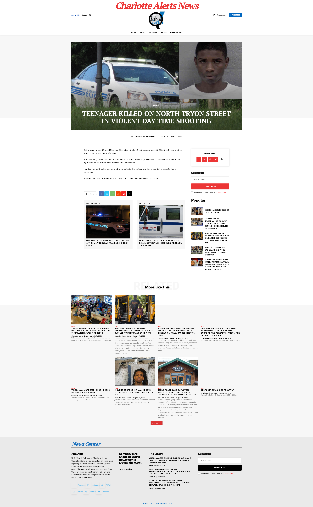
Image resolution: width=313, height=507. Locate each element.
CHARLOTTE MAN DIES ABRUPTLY (217, 390)
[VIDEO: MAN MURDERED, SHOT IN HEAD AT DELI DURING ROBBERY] (91, 371)
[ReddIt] (118, 193)
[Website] (86, 491)
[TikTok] (102, 485)
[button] (87, 15)
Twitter (80, 492)
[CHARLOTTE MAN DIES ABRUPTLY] (221, 371)
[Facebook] (101, 193)
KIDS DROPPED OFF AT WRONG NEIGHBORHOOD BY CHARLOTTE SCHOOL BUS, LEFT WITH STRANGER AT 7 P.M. (217, 238)
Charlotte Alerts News (145, 136)
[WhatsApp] (112, 193)
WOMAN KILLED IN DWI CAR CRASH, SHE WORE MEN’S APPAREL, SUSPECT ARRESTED (216, 251)
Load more (156, 423)
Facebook (81, 485)
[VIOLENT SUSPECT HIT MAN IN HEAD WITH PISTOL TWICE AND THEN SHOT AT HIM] (135, 371)
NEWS (156, 106)
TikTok (108, 485)
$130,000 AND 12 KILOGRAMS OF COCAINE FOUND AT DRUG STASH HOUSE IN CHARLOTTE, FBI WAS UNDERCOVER (216, 223)
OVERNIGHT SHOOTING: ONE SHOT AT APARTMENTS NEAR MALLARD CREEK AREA (107, 243)
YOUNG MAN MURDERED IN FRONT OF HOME (217, 211)
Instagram (96, 485)
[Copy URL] (129, 193)
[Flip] (123, 193)
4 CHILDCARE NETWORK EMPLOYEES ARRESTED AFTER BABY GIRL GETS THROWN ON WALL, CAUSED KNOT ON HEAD (176, 331)
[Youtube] (98, 491)
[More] (221, 159)
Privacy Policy (220, 192)
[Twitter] (106, 193)
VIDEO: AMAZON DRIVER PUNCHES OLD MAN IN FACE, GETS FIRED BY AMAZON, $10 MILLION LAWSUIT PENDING (90, 330)
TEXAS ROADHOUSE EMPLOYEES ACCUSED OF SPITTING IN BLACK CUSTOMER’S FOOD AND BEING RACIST (177, 392)
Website (93, 492)
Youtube (106, 492)
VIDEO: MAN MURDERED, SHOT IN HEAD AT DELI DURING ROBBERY (90, 391)
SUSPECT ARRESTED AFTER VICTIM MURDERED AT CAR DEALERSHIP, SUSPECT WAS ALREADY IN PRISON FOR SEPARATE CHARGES (217, 264)
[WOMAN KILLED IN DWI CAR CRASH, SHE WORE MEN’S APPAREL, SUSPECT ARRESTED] (197, 250)
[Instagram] (88, 485)
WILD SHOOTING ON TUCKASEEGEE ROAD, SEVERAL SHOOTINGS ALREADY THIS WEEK (160, 243)
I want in (209, 186)
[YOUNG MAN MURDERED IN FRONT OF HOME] (197, 211)
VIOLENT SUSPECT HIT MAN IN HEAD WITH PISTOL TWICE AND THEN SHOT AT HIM (135, 392)
